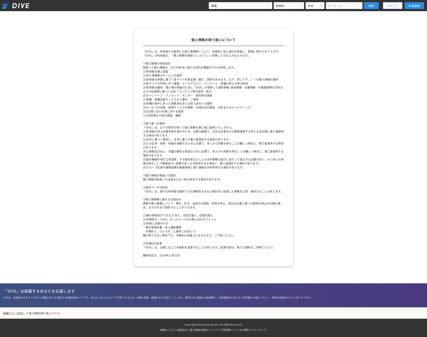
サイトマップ (259, 330)
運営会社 (182, 330)
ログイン (392, 6)
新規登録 (414, 6)
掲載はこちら (167, 330)
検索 (371, 6)
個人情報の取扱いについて (204, 330)
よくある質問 (241, 330)
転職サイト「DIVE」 (14, 313)
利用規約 (227, 330)
